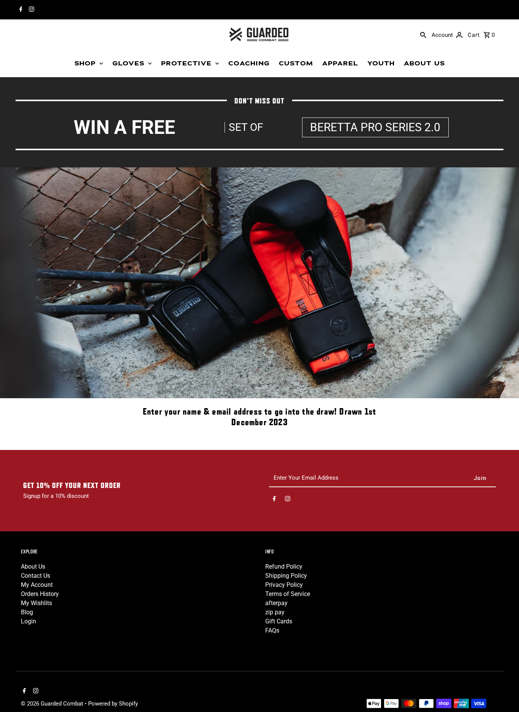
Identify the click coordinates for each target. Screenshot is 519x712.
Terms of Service (287, 594)
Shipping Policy (286, 575)
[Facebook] (19, 9)
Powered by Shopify (113, 703)
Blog (27, 612)
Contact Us (35, 575)
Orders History (40, 594)
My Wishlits (36, 603)
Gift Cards (278, 621)
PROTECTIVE (186, 63)
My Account (37, 584)
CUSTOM (296, 63)
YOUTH (381, 63)
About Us (33, 566)
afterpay (276, 603)
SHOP (85, 63)
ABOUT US (424, 63)
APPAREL (340, 63)
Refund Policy (283, 566)
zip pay (275, 612)
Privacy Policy (284, 584)
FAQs (272, 630)
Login (28, 621)
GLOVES (128, 63)
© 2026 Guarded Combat (53, 703)
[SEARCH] (423, 34)
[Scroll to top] (502, 692)
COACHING (249, 63)
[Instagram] (30, 9)
